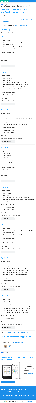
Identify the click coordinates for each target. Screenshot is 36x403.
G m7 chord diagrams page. (21, 25)
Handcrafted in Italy (16, 391)
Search (22, 389)
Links (25, 389)
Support (19, 389)
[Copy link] (7, 4)
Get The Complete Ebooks (8, 382)
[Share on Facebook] (2, 4)
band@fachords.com (18, 342)
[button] (35, 1)
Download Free (29, 401)
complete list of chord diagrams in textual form (17, 332)
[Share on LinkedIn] (5, 4)
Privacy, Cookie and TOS (12, 389)
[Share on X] (3, 4)
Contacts (5, 389)
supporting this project (5, 396)
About (2, 389)
